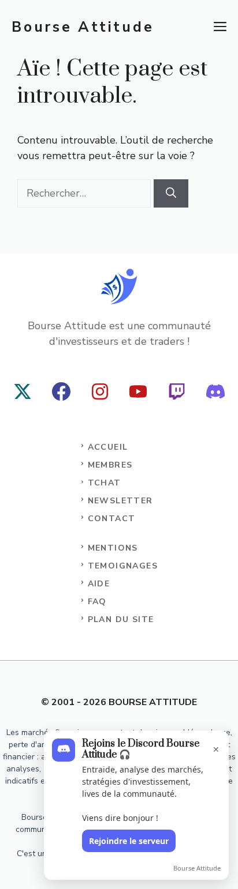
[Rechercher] (171, 193)
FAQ (97, 601)
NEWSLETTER (120, 500)
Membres (110, 464)
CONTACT (112, 518)
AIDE (99, 583)
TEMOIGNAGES (123, 565)
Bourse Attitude (83, 27)
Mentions (113, 548)
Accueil (108, 447)
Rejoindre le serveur (129, 840)
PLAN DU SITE (121, 619)
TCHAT (104, 482)
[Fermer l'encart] (212, 744)
